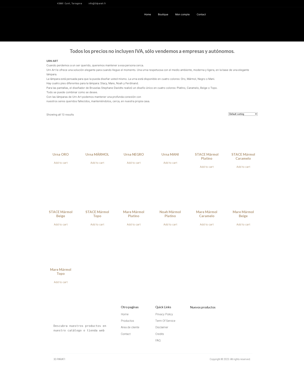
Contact (201, 14)
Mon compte (182, 14)
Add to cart (61, 162)
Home (147, 14)
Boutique (163, 14)
